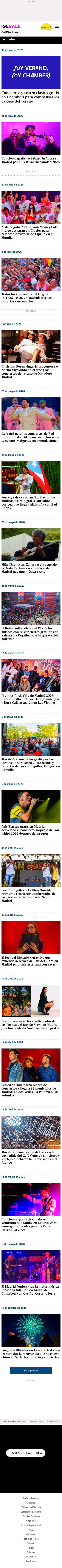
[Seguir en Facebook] (13, 1482)
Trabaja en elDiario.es (31, 1507)
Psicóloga (41, 1421)
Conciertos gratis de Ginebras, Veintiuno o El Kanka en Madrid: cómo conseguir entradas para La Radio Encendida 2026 (30, 1225)
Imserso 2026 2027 (22, 1421)
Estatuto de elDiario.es (31, 1511)
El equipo (31, 1502)
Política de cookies (31, 1538)
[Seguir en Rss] (29, 1482)
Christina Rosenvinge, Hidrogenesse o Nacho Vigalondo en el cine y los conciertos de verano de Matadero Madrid (30, 372)
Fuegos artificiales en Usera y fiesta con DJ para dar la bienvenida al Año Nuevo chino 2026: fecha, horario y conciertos (31, 1354)
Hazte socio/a (46, 27)
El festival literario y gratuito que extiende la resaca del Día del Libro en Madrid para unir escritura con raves (30, 961)
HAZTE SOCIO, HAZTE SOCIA (26, 1453)
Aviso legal (31, 1520)
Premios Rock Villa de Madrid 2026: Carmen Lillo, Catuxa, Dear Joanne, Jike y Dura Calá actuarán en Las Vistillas (31, 699)
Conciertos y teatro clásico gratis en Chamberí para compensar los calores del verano (30, 97)
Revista (31, 1548)
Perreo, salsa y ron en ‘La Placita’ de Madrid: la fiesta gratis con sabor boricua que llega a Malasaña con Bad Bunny (29, 503)
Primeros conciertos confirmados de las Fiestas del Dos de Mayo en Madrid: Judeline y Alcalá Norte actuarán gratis (30, 1024)
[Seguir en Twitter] (8, 1482)
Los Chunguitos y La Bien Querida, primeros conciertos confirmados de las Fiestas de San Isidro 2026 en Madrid (29, 896)
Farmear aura (50, 1421)
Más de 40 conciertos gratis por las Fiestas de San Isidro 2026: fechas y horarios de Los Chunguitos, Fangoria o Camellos (31, 764)
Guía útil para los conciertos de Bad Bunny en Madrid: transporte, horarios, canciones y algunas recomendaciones (31, 437)
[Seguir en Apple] (12, 1469)
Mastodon (31, 1561)
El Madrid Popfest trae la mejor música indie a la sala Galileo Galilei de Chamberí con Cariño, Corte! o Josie (30, 1290)
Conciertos (8, 39)
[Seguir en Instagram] (17, 1482)
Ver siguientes (31, 1370)
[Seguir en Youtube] (23, 1482)
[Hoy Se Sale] (22, 1431)
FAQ (31, 1529)
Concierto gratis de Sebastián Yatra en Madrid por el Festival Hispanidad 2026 (31, 160)
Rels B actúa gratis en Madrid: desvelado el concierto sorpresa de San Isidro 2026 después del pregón (30, 830)
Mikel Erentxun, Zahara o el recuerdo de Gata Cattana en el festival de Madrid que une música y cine (29, 568)
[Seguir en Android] (7, 1469)
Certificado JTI (31, 1556)
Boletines (31, 1552)
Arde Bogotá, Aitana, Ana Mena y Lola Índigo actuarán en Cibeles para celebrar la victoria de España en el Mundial (29, 232)
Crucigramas (33, 1421)
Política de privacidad (31, 1525)
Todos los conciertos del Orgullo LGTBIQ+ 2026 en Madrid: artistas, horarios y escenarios (27, 298)
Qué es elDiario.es (31, 1498)
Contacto (31, 1543)
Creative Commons (31, 1516)
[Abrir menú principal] (57, 26)
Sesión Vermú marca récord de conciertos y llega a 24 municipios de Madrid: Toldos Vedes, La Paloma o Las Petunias (30, 1090)
